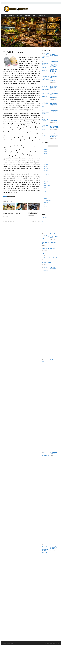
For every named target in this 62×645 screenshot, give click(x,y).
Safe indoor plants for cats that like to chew (54, 112)
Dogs (45, 172)
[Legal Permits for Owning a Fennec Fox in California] (45, 117)
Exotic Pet (11, 15)
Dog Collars (46, 164)
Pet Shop (45, 196)
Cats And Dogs (47, 157)
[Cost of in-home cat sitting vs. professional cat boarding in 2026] (45, 93)
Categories (45, 146)
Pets (34, 15)
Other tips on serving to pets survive (53, 268)
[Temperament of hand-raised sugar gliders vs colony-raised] (45, 102)
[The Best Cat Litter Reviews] (21, 207)
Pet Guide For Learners (46, 262)
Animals (45, 151)
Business (45, 153)
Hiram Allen (14, 54)
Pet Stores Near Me (47, 200)
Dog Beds (46, 162)
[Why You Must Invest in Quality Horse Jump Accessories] (9, 207)
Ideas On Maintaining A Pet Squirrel (49, 257)
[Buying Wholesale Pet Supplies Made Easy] (34, 207)
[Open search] (58, 15)
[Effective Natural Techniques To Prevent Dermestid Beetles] (45, 53)
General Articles (47, 185)
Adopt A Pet (46, 149)
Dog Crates (46, 166)
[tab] (45, 146)
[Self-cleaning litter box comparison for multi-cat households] (45, 125)
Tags (56, 146)
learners (12, 196)
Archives (51, 146)
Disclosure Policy (19, 2)
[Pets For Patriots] (45, 360)
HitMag (57, 643)
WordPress (52, 643)
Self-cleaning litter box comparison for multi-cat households (54, 126)
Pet (44, 189)
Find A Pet (19, 15)
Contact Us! (13, 2)
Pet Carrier (46, 193)
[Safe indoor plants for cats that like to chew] (45, 110)
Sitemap (24, 2)
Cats (44, 155)
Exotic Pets (46, 179)
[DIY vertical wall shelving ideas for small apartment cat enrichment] (45, 76)
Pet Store (27, 15)
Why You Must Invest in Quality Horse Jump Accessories (8, 213)
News (45, 187)
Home (5, 15)
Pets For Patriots (53, 359)
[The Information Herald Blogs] (45, 452)
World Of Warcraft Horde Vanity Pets (49, 248)
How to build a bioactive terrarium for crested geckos (54, 135)
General (45, 183)
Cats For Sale (46, 159)
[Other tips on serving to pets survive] (45, 267)
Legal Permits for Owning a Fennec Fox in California (53, 119)
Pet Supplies (46, 202)
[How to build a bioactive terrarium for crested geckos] (45, 134)
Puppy (45, 208)
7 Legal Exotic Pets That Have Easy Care (50, 253)
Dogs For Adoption (47, 174)
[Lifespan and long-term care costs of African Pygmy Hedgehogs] (45, 85)
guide (8, 196)
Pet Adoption (46, 191)
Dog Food (46, 168)
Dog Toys (46, 170)
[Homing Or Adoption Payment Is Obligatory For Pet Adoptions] (45, 545)
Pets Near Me (42, 15)
